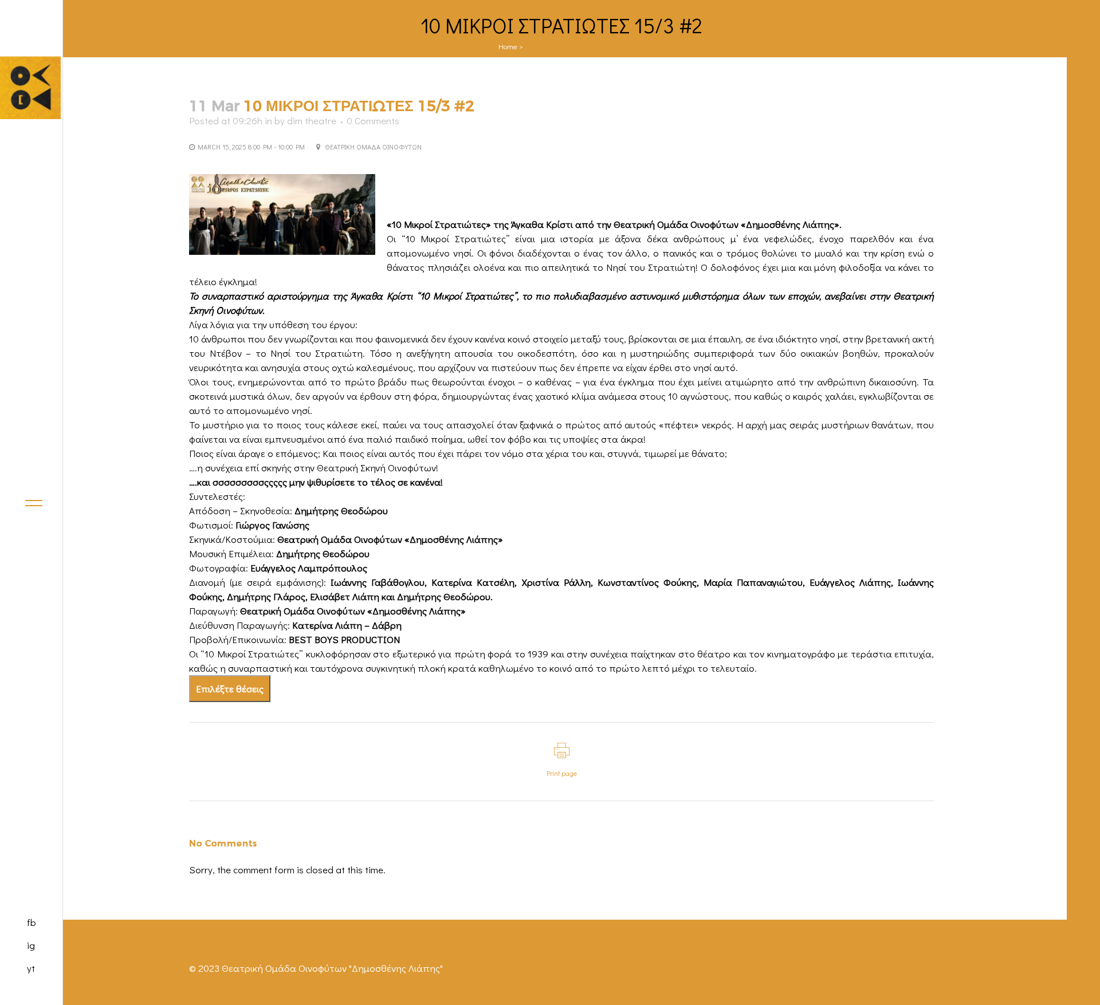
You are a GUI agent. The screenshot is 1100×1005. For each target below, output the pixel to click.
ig (31, 945)
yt (31, 968)
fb (31, 922)
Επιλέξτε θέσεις (230, 688)
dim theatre (311, 120)
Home (507, 46)
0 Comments (373, 120)
